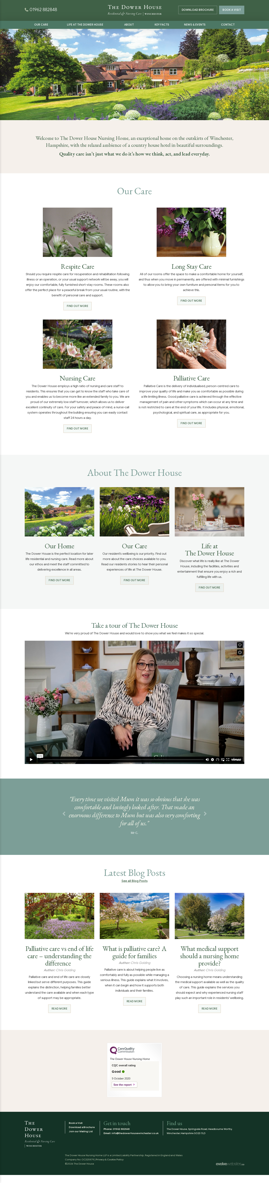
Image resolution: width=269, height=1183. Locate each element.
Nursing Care (77, 378)
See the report (122, 1084)
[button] (63, 814)
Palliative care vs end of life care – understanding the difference (59, 956)
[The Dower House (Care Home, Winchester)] (134, 5)
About (129, 24)
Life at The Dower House (85, 24)
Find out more (77, 306)
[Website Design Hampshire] (230, 1163)
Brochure (198, 10)
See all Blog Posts (135, 881)
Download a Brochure (82, 1127)
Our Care (41, 24)
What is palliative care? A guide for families (134, 952)
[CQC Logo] (122, 1053)
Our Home (59, 546)
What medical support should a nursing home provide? (209, 956)
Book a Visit (232, 10)
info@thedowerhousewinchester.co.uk (135, 1133)
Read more (60, 1008)
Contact (228, 24)
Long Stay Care (191, 266)
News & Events (195, 24)
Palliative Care (191, 378)
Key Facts (162, 24)
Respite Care (77, 266)
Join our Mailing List (81, 1131)
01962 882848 (121, 1129)
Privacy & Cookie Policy (110, 1159)
